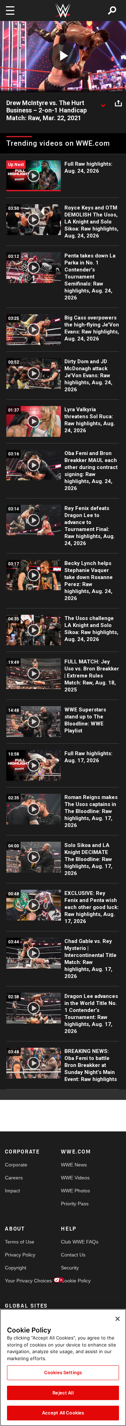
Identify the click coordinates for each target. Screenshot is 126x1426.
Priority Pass (75, 1203)
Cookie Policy (75, 1280)
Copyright (15, 1267)
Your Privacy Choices (19, 1280)
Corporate (16, 1164)
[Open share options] (118, 103)
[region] (63, 1367)
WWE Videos (75, 1177)
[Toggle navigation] (10, 10)
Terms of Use (19, 1242)
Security (70, 1267)
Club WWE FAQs (75, 1242)
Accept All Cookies (63, 1412)
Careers (14, 1177)
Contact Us (73, 1255)
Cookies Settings (63, 1372)
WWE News (74, 1164)
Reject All (62, 1393)
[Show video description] (103, 103)
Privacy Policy (19, 1255)
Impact (12, 1190)
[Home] (63, 10)
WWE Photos (75, 1190)
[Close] (117, 1319)
